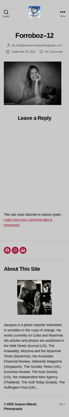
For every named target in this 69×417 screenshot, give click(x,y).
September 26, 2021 (23, 51)
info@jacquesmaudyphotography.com (39, 45)
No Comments (54, 51)
